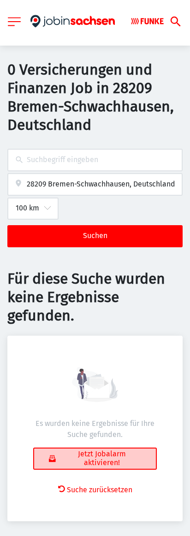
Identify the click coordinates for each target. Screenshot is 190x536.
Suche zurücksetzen (99, 489)
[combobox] (95, 160)
